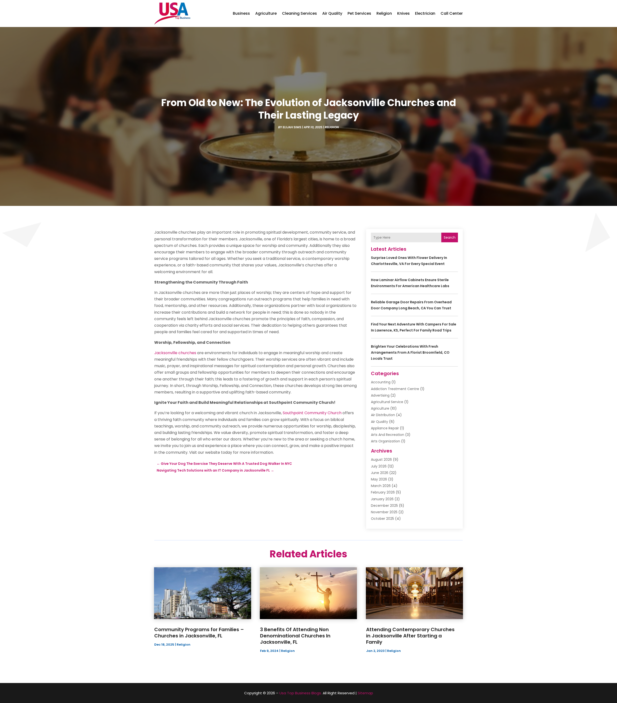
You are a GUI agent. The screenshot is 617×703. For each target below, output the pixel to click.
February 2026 (383, 492)
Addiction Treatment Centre (395, 388)
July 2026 (379, 466)
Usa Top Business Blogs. (300, 693)
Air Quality (332, 13)
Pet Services (359, 13)
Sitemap (365, 693)
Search (450, 237)
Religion (384, 13)
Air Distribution (383, 414)
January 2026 (382, 499)
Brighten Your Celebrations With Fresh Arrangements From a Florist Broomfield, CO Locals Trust (410, 352)
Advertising (380, 395)
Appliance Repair (385, 428)
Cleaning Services (299, 13)
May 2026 (379, 479)
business (241, 13)
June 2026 (379, 472)
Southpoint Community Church (312, 413)
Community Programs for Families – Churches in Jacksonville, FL (199, 632)
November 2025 (384, 512)
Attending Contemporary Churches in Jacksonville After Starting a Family (410, 635)
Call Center (452, 13)
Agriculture (266, 13)
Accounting (380, 382)
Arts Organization (385, 441)
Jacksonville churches (175, 353)
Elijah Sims (292, 127)
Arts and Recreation (387, 434)
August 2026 (381, 459)
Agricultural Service (387, 401)
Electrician (425, 13)
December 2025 (384, 505)
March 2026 (381, 485)
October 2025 (382, 518)
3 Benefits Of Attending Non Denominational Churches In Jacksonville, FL (295, 635)
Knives (403, 13)
